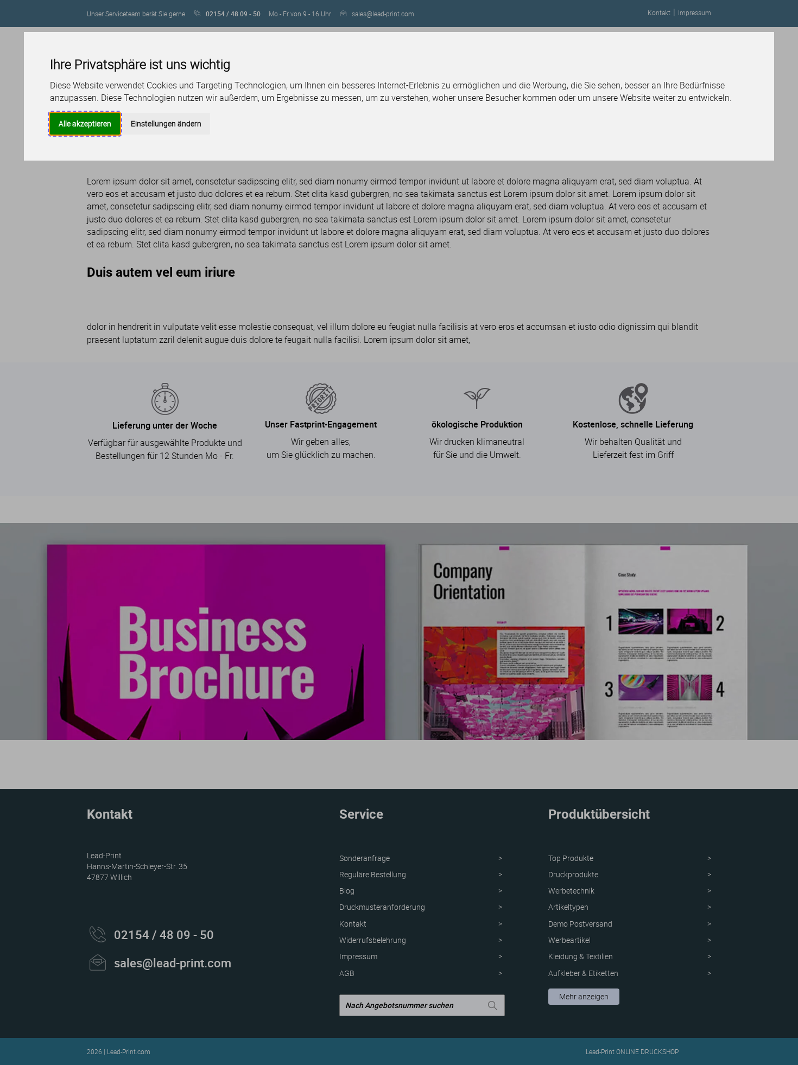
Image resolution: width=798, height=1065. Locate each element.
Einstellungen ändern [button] (166, 123)
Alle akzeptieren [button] (85, 123)
